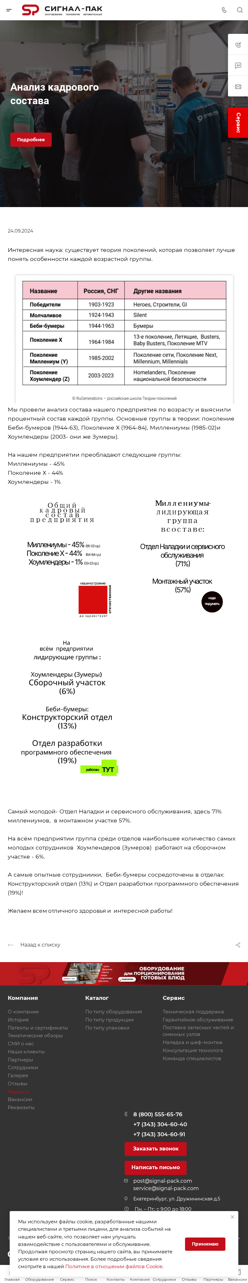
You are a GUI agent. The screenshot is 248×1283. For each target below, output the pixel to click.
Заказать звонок (156, 1149)
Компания (23, 998)
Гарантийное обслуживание (198, 1020)
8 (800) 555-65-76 (157, 1114)
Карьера (18, 1092)
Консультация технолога (193, 1050)
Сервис (174, 998)
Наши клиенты (26, 1052)
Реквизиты (21, 1107)
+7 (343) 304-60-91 (159, 1134)
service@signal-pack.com (166, 1188)
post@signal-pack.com (162, 1181)
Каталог (97, 998)
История (18, 1020)
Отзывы (17, 1084)
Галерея (18, 1076)
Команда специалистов (192, 1058)
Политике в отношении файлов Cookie (113, 1266)
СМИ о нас (21, 1044)
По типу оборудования (113, 1012)
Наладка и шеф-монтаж (192, 1042)
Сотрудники (23, 1067)
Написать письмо (155, 1167)
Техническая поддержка (193, 1012)
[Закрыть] (232, 1217)
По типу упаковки (107, 1028)
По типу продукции (109, 1020)
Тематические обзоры (35, 1036)
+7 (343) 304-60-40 (160, 1124)
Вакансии (20, 1099)
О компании (23, 1012)
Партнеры (20, 1060)
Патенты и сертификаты (38, 1028)
